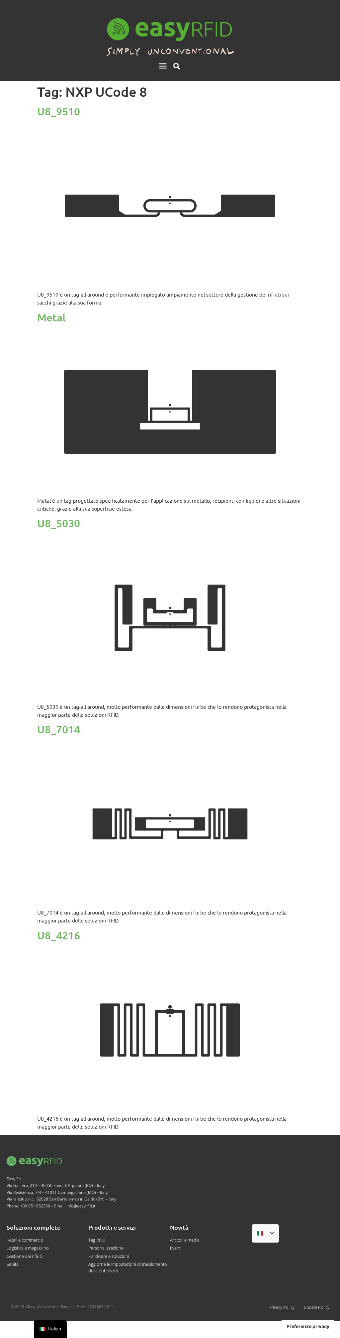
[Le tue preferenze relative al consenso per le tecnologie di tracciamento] (308, 1326)
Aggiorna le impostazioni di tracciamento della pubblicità (127, 1267)
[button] (163, 66)
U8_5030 (58, 523)
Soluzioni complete (33, 1227)
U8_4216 (58, 935)
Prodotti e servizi (112, 1227)
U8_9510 (58, 111)
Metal (51, 317)
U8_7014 (58, 729)
